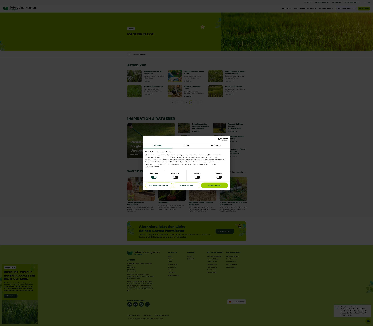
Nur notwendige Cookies (158, 185)
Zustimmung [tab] (157, 145)
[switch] (175, 177)
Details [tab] (186, 145)
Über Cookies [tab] (216, 145)
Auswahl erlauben (186, 185)
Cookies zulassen (214, 185)
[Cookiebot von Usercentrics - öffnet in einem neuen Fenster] (219, 139)
